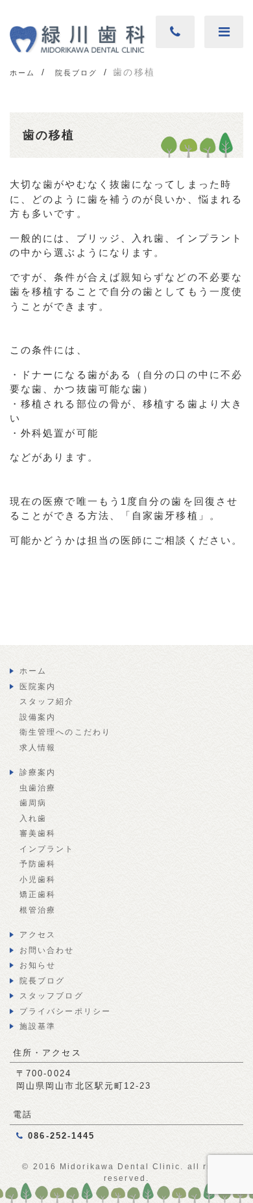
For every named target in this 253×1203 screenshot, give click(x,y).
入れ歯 (33, 818)
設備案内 (37, 717)
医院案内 (37, 686)
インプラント (47, 849)
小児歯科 (37, 879)
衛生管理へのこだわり (65, 732)
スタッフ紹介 (47, 701)
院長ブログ (42, 980)
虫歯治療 (37, 787)
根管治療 (37, 910)
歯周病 (33, 802)
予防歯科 (37, 863)
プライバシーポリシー (65, 1011)
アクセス (37, 934)
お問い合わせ (47, 950)
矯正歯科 (37, 894)
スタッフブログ (51, 995)
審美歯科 (37, 833)
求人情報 (37, 747)
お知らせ (37, 965)
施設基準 (37, 1026)
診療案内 (37, 772)
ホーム (33, 671)
